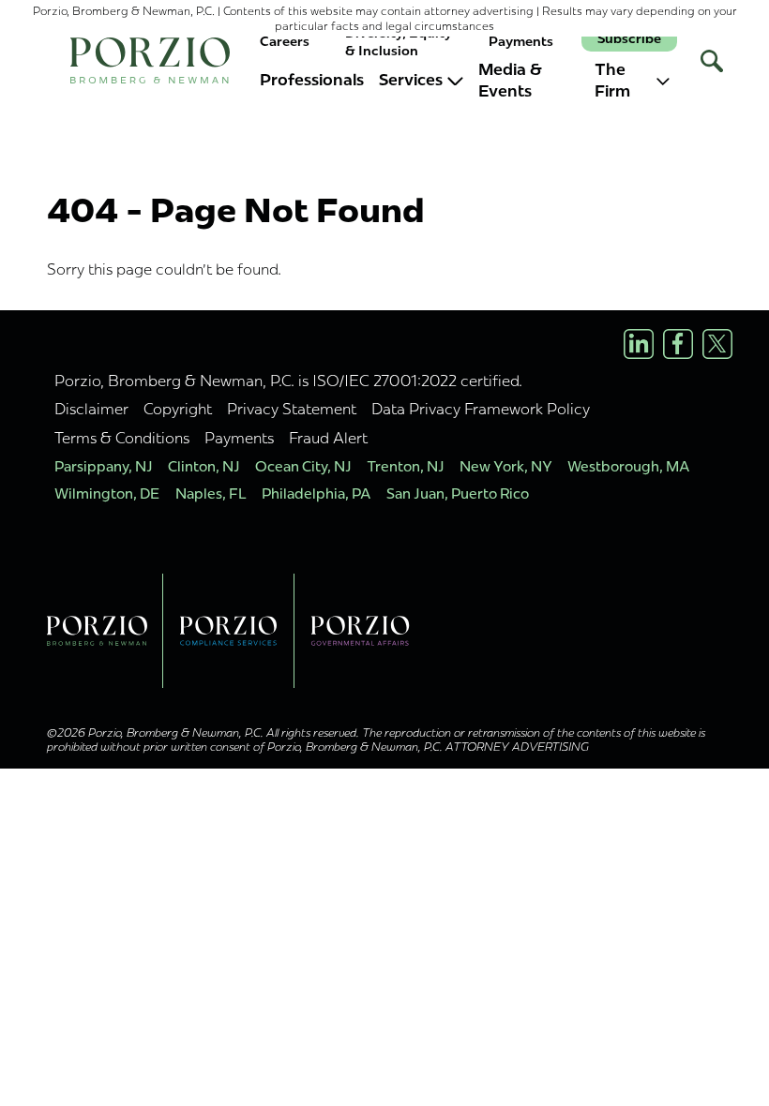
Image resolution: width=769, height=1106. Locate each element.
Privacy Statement (291, 408)
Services (411, 79)
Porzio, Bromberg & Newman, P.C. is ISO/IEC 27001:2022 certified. (288, 380)
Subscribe (629, 39)
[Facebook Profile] (678, 344)
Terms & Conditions (121, 437)
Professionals (312, 79)
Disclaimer (91, 408)
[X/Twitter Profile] (717, 344)
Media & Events (510, 80)
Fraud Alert (328, 437)
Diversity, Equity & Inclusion (398, 41)
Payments (521, 42)
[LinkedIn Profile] (639, 344)
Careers (284, 42)
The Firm (612, 80)
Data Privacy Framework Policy (480, 408)
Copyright (177, 408)
